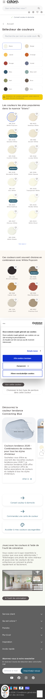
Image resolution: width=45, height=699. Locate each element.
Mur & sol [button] (6, 635)
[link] (13, 2)
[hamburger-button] (4, 1)
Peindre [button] (5, 628)
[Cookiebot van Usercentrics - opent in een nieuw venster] (32, 323)
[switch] (5, 695)
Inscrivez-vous (31, 670)
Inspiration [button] (7, 642)
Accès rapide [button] (8, 649)
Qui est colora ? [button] (9, 621)
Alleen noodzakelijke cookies (22, 373)
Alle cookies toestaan (22, 358)
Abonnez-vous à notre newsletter (18, 659)
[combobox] (22, 8)
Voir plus (22, 244)
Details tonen (32, 351)
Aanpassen (21, 366)
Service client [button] (8, 614)
